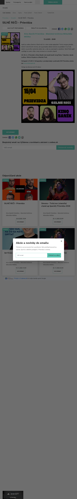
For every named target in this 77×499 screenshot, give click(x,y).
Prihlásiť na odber (54, 255)
